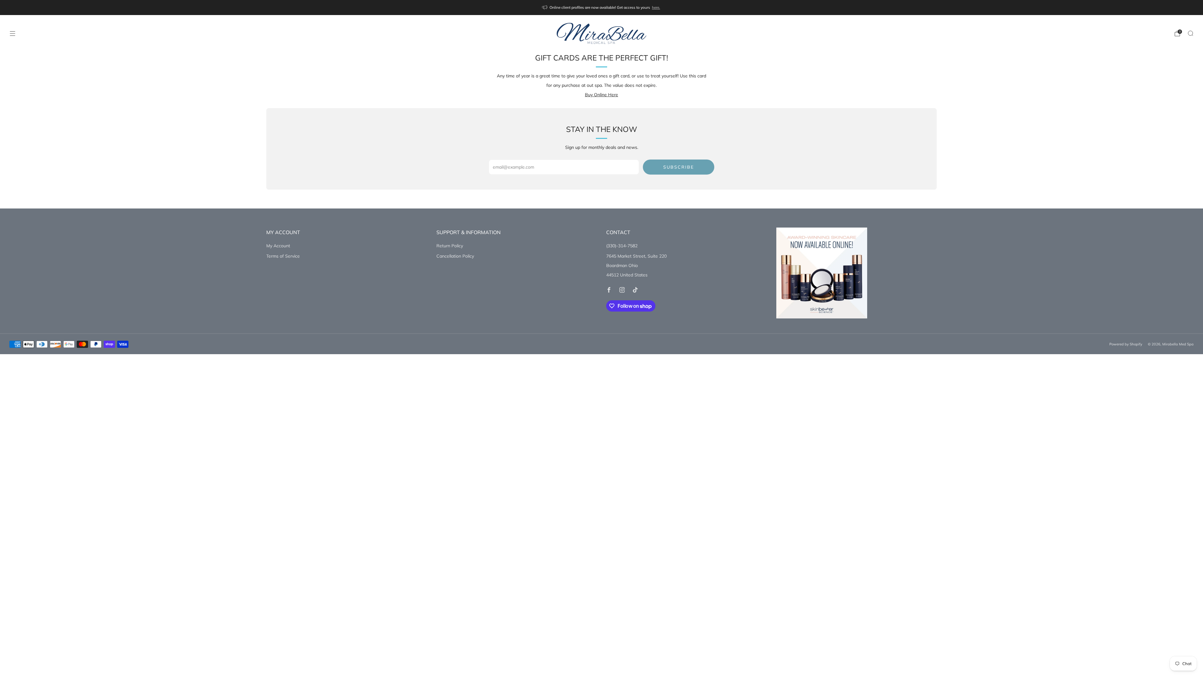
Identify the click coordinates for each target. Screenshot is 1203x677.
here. (656, 7)
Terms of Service (283, 256)
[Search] (1190, 33)
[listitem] (601, 7)
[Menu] (12, 33)
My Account (278, 246)
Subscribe (678, 167)
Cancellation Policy (455, 256)
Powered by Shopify (1125, 344)
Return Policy (449, 246)
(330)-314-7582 (622, 246)
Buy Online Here (601, 94)
